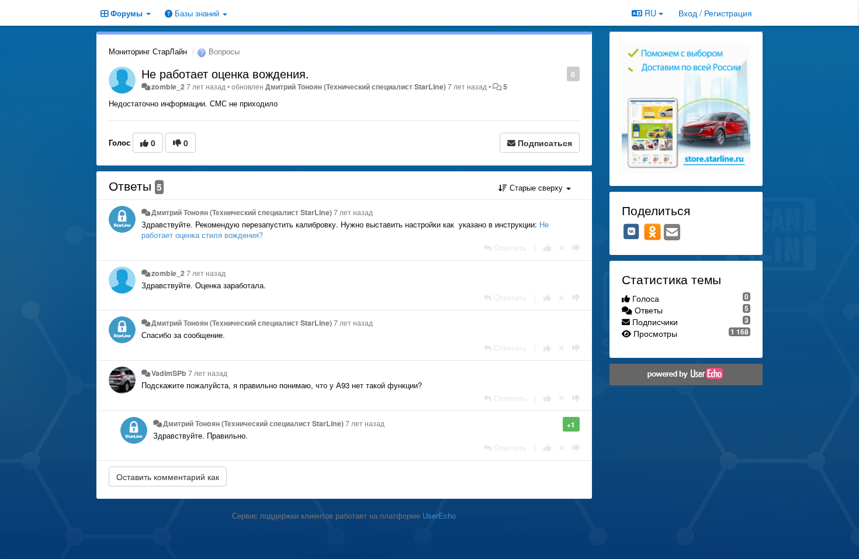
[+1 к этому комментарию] (547, 247)
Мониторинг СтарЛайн (148, 51)
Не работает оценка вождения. (225, 73)
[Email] (672, 233)
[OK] (652, 231)
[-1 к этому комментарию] (576, 247)
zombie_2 (168, 86)
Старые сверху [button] (536, 187)
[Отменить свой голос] (561, 247)
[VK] (632, 231)
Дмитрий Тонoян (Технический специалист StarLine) (355, 86)
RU (650, 13)
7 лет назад (353, 212)
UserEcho (439, 515)
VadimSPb (168, 373)
